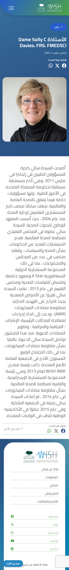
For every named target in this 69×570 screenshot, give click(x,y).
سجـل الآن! (13, 564)
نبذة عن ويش (49, 469)
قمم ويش (51, 493)
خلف (56, 27)
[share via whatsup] (51, 65)
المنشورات (51, 477)
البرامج (54, 485)
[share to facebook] (64, 65)
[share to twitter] (57, 65)
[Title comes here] (50, 8)
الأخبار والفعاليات (47, 501)
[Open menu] (11, 8)
